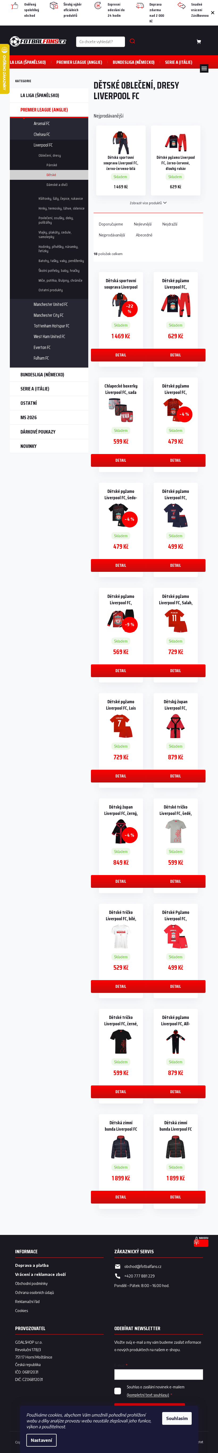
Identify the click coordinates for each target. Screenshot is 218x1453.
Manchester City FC (49, 315)
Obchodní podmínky (31, 1283)
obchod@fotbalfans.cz (142, 1266)
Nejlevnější (143, 224)
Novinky (28, 446)
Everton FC (42, 347)
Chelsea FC (42, 134)
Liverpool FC (43, 144)
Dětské (51, 175)
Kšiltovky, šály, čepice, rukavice (61, 198)
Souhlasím (177, 1418)
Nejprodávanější (112, 235)
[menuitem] (28, 62)
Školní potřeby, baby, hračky (59, 270)
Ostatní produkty (51, 290)
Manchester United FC (51, 304)
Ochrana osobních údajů (34, 1292)
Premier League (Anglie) (44, 110)
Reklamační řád (27, 1301)
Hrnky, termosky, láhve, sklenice (62, 208)
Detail (120, 355)
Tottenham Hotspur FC (51, 325)
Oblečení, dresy (50, 155)
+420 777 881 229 (139, 1276)
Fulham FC (41, 358)
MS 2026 (28, 417)
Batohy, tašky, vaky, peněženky (61, 261)
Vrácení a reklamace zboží (40, 1274)
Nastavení (41, 1440)
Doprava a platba (32, 1265)
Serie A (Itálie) (34, 389)
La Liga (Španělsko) (39, 95)
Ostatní (28, 403)
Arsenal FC (42, 123)
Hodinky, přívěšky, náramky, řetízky (58, 249)
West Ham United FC (49, 336)
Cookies (21, 1310)
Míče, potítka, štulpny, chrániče (60, 280)
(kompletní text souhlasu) (148, 1395)
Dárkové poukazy (38, 432)
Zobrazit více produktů (146, 203)
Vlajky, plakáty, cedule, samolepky (55, 234)
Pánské (52, 165)
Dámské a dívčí (57, 185)
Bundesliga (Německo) (42, 374)
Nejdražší (169, 224)
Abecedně (144, 235)
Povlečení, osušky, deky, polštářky (56, 220)
